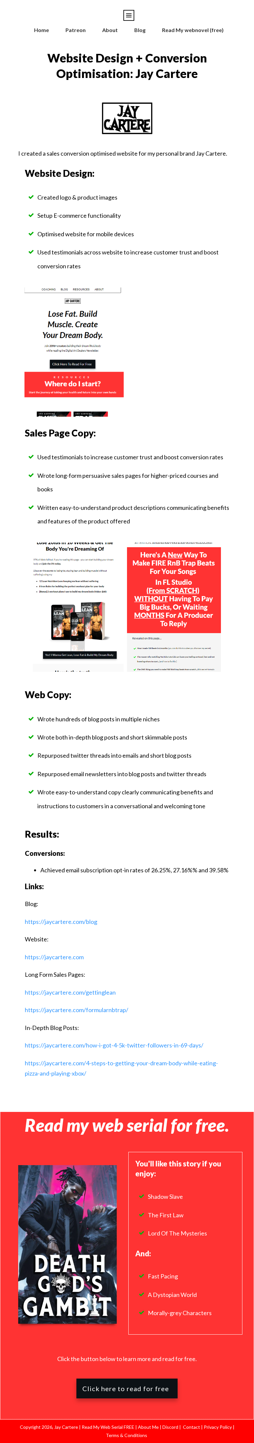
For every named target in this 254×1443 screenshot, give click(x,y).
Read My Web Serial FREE (108, 1427)
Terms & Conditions (126, 1435)
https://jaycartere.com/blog (61, 921)
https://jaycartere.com (54, 957)
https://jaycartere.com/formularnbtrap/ (76, 1009)
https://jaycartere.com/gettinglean (70, 992)
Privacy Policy (218, 1427)
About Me (148, 1427)
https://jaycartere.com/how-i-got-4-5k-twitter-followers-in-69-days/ (114, 1045)
